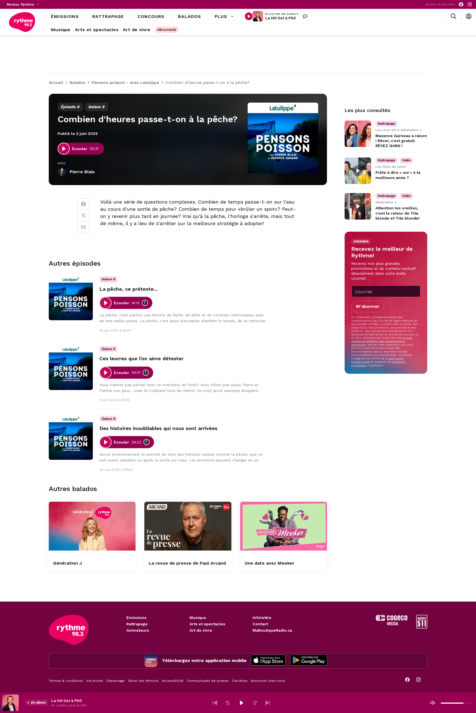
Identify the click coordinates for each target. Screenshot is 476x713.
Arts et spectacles (207, 624)
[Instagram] (470, 4)
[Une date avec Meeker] (283, 526)
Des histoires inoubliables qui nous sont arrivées (158, 428)
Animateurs (137, 630)
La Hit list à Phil (280, 18)
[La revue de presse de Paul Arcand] (187, 526)
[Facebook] (461, 4)
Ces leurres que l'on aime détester (141, 358)
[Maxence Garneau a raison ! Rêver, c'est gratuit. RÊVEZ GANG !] (358, 134)
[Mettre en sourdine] (432, 703)
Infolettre (262, 617)
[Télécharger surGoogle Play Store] (308, 661)
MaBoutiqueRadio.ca (272, 630)
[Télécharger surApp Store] (268, 661)
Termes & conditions (66, 681)
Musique (198, 617)
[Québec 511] (421, 627)
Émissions (136, 617)
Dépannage (115, 681)
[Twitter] (83, 215)
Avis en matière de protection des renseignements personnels (381, 341)
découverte (166, 30)
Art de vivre (201, 630)
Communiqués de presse (208, 681)
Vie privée (94, 681)
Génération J (67, 563)
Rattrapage (137, 624)
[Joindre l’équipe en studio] (305, 16)
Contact (260, 624)
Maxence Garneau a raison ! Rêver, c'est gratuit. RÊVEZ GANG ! (401, 140)
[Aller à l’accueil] (22, 22)
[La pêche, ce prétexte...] (71, 298)
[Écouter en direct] (248, 16)
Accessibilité (172, 681)
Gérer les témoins (143, 681)
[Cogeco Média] (391, 623)
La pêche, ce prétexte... (128, 289)
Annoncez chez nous (268, 681)
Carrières (239, 681)
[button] (214, 702)
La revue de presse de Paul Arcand (187, 563)
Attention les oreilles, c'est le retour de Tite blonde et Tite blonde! (397, 213)
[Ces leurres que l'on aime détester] (71, 368)
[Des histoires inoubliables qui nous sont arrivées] (71, 438)
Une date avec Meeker (269, 563)
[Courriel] (83, 227)
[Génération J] (92, 526)
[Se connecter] (468, 16)
